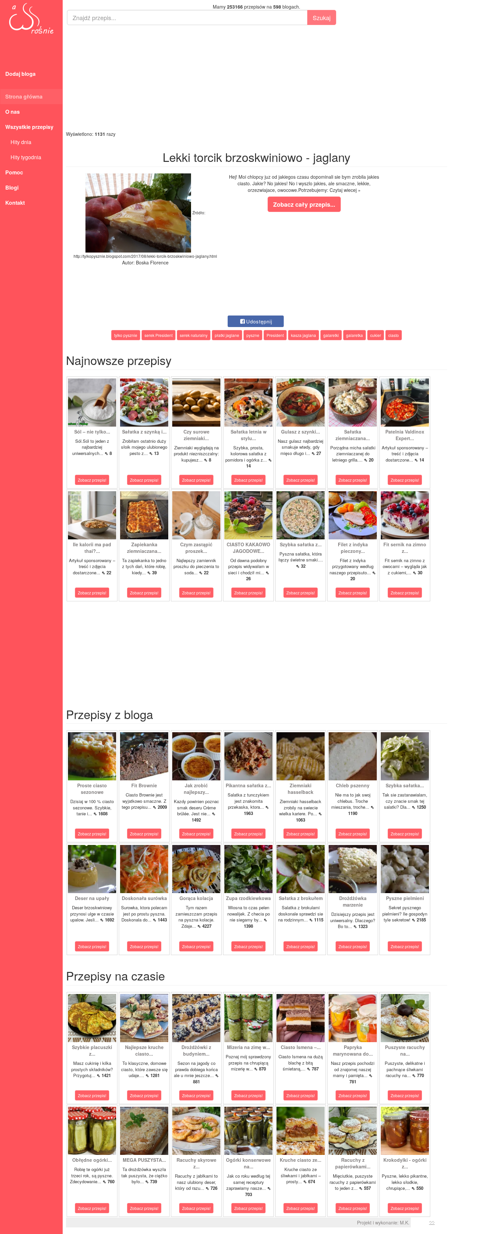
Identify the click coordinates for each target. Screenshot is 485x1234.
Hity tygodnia (23, 157)
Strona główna (24, 96)
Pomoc (14, 172)
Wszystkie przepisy (29, 127)
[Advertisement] (256, 78)
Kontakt (15, 202)
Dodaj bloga (20, 73)
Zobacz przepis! (92, 480)
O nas (12, 111)
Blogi (11, 187)
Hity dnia (18, 142)
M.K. (404, 1222)
